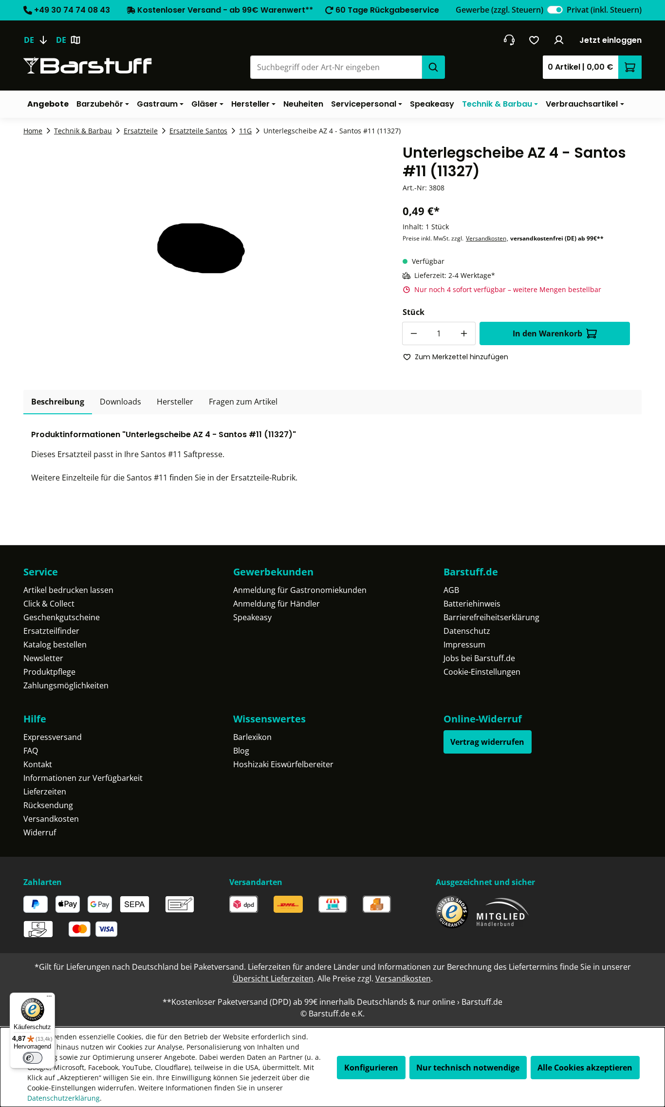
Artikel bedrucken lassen (68, 590)
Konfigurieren (371, 1067)
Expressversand (52, 737)
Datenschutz (466, 631)
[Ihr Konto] (559, 40)
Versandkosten (486, 238)
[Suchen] (433, 67)
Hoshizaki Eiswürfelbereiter (283, 764)
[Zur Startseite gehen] (87, 65)
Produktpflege (49, 671)
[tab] (57, 402)
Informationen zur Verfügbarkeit (83, 778)
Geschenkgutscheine (61, 617)
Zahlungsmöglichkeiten (66, 685)
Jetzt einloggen (610, 40)
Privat (604, 9)
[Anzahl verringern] (413, 333)
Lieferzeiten (44, 791)
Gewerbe (499, 9)
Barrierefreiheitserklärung (491, 617)
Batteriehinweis (471, 603)
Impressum (464, 644)
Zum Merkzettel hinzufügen (461, 357)
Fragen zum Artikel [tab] (243, 401)
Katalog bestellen (55, 644)
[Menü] (49, 998)
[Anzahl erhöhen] (464, 333)
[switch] (555, 10)
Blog (241, 750)
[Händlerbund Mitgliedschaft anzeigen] (503, 912)
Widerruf (39, 832)
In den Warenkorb (547, 333)
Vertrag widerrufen (487, 742)
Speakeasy (252, 617)
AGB (451, 590)
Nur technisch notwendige (467, 1067)
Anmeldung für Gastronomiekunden (300, 590)
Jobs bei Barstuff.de (479, 658)
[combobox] (336, 67)
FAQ (30, 750)
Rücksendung (48, 805)
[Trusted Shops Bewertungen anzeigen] (452, 912)
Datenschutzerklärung (63, 1098)
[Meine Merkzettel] (534, 40)
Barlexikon (252, 737)
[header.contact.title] (509, 40)
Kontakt (37, 764)
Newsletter (43, 658)
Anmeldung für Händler (276, 603)
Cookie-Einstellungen (481, 671)
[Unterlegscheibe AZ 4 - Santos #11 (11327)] (201, 248)
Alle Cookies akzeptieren (584, 1067)
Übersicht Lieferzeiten (273, 978)
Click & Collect (48, 603)
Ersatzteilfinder (51, 631)
